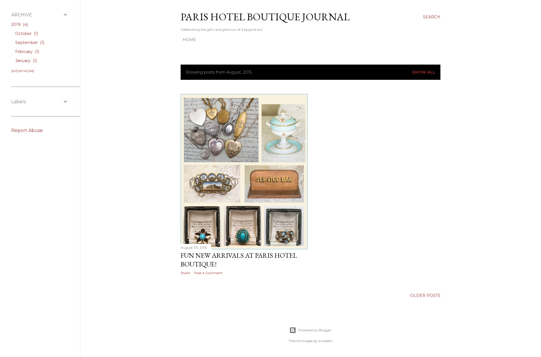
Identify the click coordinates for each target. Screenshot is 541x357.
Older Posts (425, 295)
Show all (423, 72)
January (25, 60)
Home (189, 39)
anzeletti (325, 341)
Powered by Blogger (315, 330)
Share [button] (185, 273)
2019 (19, 24)
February (26, 51)
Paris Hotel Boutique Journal (265, 16)
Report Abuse (27, 130)
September (29, 42)
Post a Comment (208, 273)
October (26, 33)
